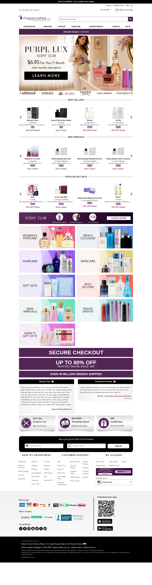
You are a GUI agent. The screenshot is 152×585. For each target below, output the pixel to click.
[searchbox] (93, 19)
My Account (100, 462)
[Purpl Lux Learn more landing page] (114, 473)
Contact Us (61, 465)
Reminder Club (114, 465)
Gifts (127, 26)
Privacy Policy (38, 544)
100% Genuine (75, 477)
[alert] (106, 9)
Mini (45, 476)
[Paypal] (49, 505)
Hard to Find (48, 480)
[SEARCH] (130, 19)
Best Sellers (35, 476)
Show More (128, 398)
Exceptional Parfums (91, 200)
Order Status (118, 5)
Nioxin (119, 199)
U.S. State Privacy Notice (56, 544)
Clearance (34, 480)
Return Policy (75, 462)
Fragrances (29, 26)
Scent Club (35, 484)
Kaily (34, 199)
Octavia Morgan (62, 161)
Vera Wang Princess (114, 396)
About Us (60, 469)
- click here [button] (76, 32)
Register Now (100, 465)
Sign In (108, 5)
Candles (46, 469)
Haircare (76, 26)
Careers (85, 477)
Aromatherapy (36, 473)
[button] (131, 93)
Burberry (34, 123)
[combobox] (96, 19)
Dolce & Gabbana (62, 199)
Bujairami (34, 161)
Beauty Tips (44, 382)
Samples (34, 465)
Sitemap (85, 468)
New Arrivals (48, 473)
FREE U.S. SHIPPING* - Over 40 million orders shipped (76, 1)
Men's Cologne (23, 471)
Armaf (62, 123)
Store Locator (75, 481)
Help (127, 5)
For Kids (47, 462)
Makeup (61, 26)
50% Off (34, 462)
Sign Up (118, 446)
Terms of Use (26, 544)
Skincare (47, 26)
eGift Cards (61, 473)
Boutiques (21, 479)
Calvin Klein (91, 123)
